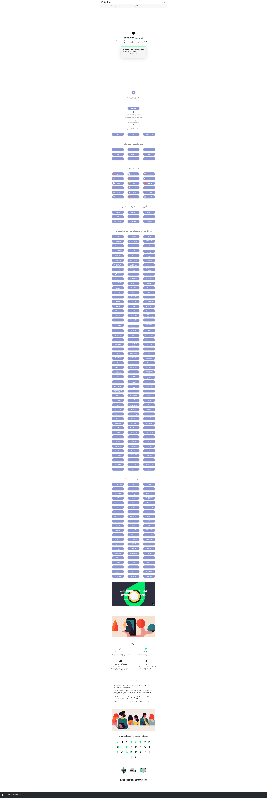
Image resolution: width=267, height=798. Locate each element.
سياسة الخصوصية (133, 53)
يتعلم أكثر (125, 49)
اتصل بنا (27, 795)
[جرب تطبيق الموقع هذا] (133, 594)
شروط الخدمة (126, 51)
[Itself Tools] (133, 774)
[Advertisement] (133, 18)
